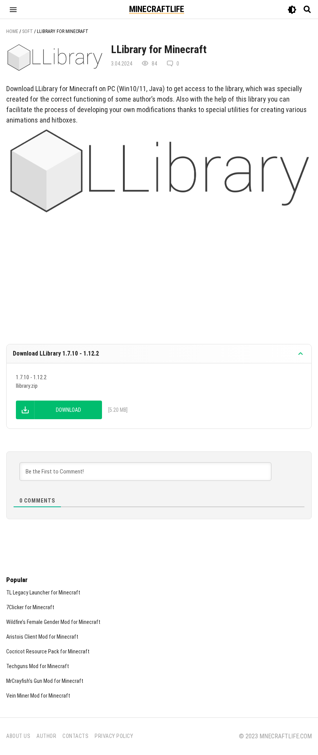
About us (18, 736)
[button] (13, 9)
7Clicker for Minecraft (30, 607)
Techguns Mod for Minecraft (37, 666)
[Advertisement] (159, 275)
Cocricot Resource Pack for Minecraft (48, 651)
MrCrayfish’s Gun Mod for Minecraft (44, 681)
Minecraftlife (156, 9)
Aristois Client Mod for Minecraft (42, 637)
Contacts (75, 736)
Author (46, 736)
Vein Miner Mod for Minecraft (38, 696)
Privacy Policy (114, 736)
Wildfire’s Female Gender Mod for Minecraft (53, 622)
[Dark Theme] (292, 10)
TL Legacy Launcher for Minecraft (43, 592)
